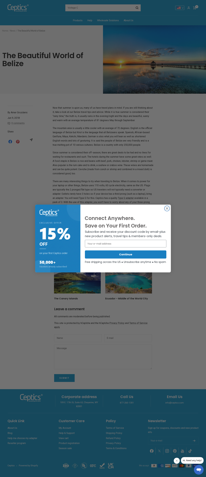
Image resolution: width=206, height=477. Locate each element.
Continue (125, 254)
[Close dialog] (167, 208)
